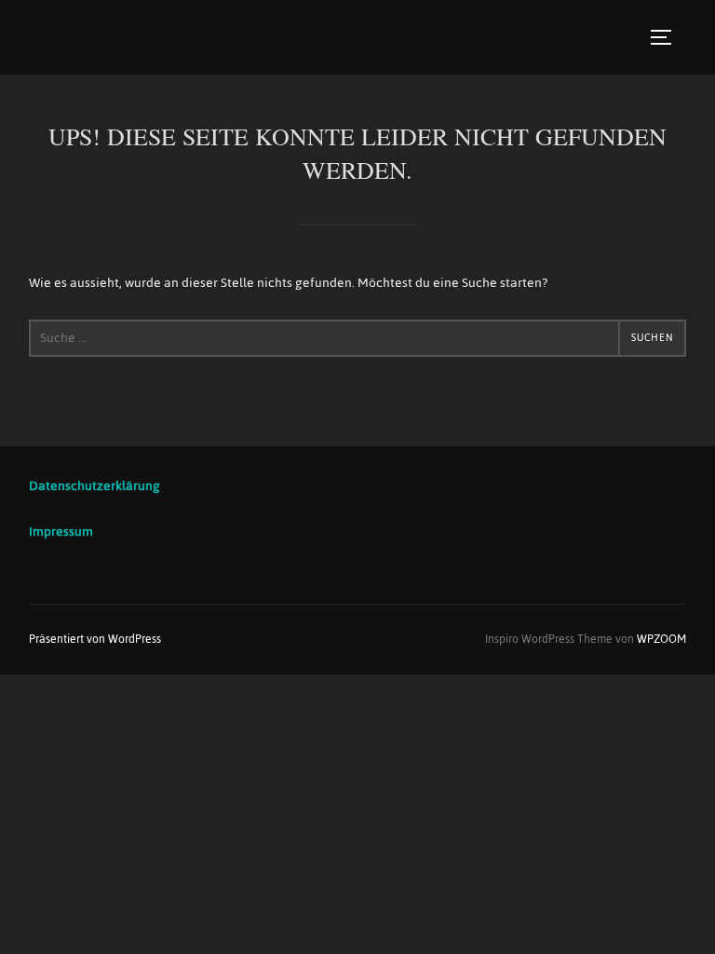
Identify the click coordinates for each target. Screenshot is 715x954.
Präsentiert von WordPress (95, 639)
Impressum (61, 531)
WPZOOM (661, 639)
